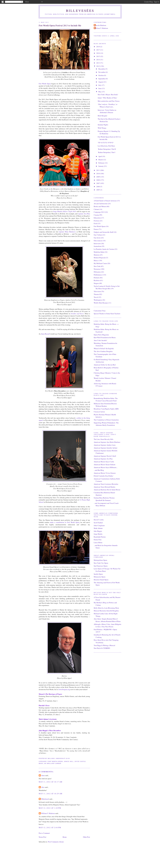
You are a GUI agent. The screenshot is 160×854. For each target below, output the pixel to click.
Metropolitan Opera (100, 560)
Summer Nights (103, 125)
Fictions (96, 221)
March (100, 159)
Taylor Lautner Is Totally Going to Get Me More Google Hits (107, 287)
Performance (98, 275)
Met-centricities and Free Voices (109, 101)
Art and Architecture (101, 203)
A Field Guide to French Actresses (105, 201)
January (101, 166)
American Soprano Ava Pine (103, 459)
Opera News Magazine (101, 335)
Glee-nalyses (98, 240)
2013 (98, 63)
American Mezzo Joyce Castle (104, 461)
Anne (43, 775)
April (100, 156)
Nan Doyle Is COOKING (102, 648)
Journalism (97, 246)
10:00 (68, 758)
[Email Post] (70, 758)
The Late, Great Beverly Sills (103, 439)
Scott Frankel (98, 522)
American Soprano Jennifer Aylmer (105, 448)
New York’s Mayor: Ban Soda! (108, 94)
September (102, 78)
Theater (96, 294)
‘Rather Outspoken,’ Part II (107, 149)
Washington (98, 300)
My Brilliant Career (52, 763)
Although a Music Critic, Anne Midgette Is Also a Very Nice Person (107, 625)
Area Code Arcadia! (100, 340)
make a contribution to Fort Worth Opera (65, 522)
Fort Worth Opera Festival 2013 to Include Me (60, 25)
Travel (96, 297)
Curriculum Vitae (100, 311)
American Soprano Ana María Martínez (107, 442)
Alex (42, 787)
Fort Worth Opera (45, 83)
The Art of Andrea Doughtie (103, 351)
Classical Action (99, 412)
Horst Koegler (102, 116)
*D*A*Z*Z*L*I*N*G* (106, 142)
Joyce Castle (80, 761)
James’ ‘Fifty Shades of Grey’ (107, 98)
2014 (98, 59)
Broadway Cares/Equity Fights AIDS (106, 409)
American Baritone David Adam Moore (107, 490)
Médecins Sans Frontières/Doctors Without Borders (105, 404)
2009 (98, 177)
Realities (97, 280)
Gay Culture (98, 235)
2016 (98, 53)
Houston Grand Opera (101, 580)
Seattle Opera (98, 574)
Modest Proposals (100, 257)
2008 (98, 180)
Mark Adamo (98, 528)
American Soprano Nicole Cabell (105, 456)
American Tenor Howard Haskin (104, 487)
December (102, 69)
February (101, 163)
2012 (98, 66)
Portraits (96, 277)
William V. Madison (48, 813)
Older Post (86, 837)
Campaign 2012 (99, 212)
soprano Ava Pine (84, 214)
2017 (98, 50)
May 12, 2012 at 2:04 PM (50, 827)
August (101, 82)
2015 (98, 56)
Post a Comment (44, 833)
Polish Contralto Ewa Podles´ (104, 476)
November (102, 72)
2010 (98, 173)
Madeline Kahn (99, 252)
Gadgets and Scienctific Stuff (103, 232)
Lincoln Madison (100, 25)
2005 (98, 190)
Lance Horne (98, 542)
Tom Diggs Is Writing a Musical (104, 645)
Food (95, 223)
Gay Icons (97, 238)
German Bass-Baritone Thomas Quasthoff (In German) (104, 499)
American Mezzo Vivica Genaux (105, 473)
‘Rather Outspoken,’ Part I (106, 152)
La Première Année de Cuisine (104, 249)
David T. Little (99, 520)
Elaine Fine (98, 539)
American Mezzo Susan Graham (104, 464)
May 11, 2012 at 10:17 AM (50, 782)
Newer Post (42, 837)
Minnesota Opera (99, 577)
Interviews (97, 243)
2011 (98, 170)
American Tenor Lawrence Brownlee (106, 484)
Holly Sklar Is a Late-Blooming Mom (106, 608)
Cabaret (96, 209)
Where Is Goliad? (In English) (104, 348)
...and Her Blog (99, 470)
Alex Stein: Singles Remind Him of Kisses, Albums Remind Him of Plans (107, 620)
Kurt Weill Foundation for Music (105, 337)
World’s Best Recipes (101, 303)
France (96, 229)
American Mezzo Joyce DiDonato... (106, 467)
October (101, 75)
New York (97, 266)
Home (65, 837)
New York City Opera (101, 563)
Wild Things (102, 128)
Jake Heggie (98, 531)
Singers (96, 283)
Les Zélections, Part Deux (106, 146)
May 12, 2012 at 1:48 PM (50, 808)
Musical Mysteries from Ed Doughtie (106, 611)
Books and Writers (100, 206)
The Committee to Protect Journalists (106, 420)
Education (97, 218)
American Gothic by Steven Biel (105, 365)
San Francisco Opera (101, 566)
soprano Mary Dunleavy (67, 232)
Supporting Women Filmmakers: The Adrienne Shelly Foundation (106, 424)
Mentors (96, 255)
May (100, 91)
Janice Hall (68, 761)
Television (97, 291)
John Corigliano (99, 525)
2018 (98, 46)
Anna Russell (45, 334)
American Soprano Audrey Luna (105, 445)
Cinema (96, 215)
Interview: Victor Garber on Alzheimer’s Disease (107, 111)
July (100, 85)
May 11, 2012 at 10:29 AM (50, 793)
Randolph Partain (100, 537)
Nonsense (97, 269)
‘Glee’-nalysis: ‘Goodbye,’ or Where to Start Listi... (107, 105)
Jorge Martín (98, 534)
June (100, 88)
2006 (98, 186)
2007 (98, 183)
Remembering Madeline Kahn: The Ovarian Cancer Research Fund (106, 399)
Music (41, 763)
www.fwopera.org (64, 689)
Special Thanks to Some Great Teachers (107, 313)
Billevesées (80, 10)
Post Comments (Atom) (56, 842)
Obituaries (97, 272)
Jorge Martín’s (64, 211)
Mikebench (45, 799)
